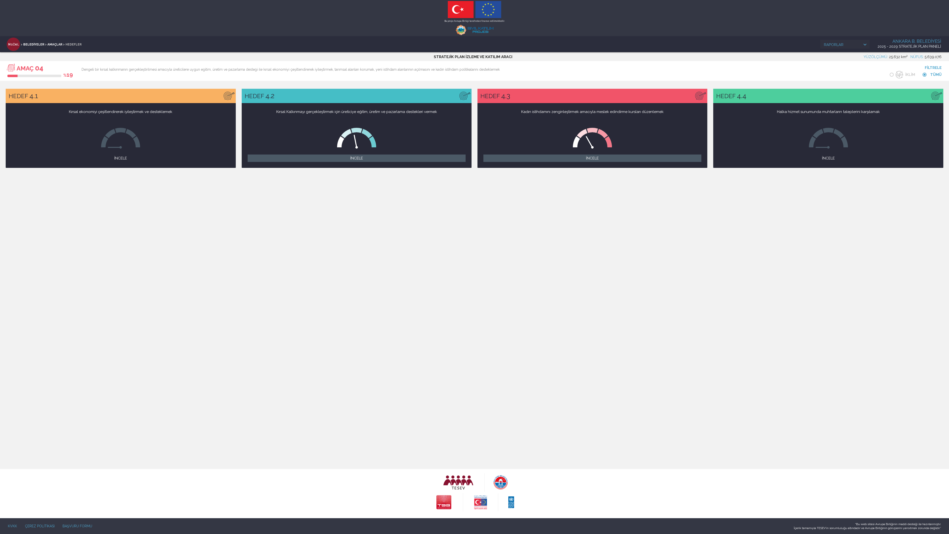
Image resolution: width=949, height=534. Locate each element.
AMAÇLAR (54, 44)
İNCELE (120, 158)
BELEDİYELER (33, 44)
